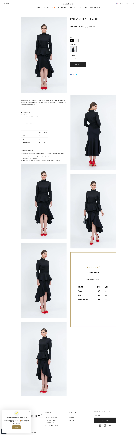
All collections (24, 12)
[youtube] (110, 425)
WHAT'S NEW (62, 7)
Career (71, 417)
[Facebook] (70, 74)
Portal (71, 420)
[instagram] (105, 425)
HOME (38, 7)
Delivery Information (51, 425)
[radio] (72, 40)
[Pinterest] (73, 74)
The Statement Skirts (34, 12)
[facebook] (100, 425)
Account (128, 3)
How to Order (49, 415)
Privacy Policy (49, 422)
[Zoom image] (44, 55)
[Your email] (105, 416)
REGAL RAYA (72, 7)
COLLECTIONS (83, 7)
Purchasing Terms (50, 420)
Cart (133, 3)
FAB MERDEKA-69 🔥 (49, 7)
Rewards (72, 415)
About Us (48, 412)
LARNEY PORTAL (95, 7)
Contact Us (72, 412)
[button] (25, 55)
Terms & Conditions (51, 417)
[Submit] (14, 3)
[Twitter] (76, 74)
